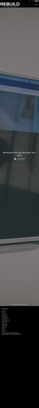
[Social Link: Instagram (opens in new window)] (36, 1)
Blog (12, 304)
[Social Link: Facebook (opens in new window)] (35, 1)
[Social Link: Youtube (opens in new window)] (37, 1)
